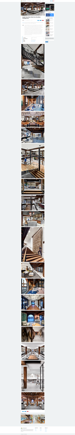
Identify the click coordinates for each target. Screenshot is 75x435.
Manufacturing (28, 20)
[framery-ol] (49, 7)
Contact (36, 430)
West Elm (23, 22)
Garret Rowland (33, 41)
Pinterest (46, 431)
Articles (40, 430)
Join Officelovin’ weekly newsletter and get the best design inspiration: (49, 38)
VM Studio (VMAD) (33, 40)
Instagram (46, 430)
